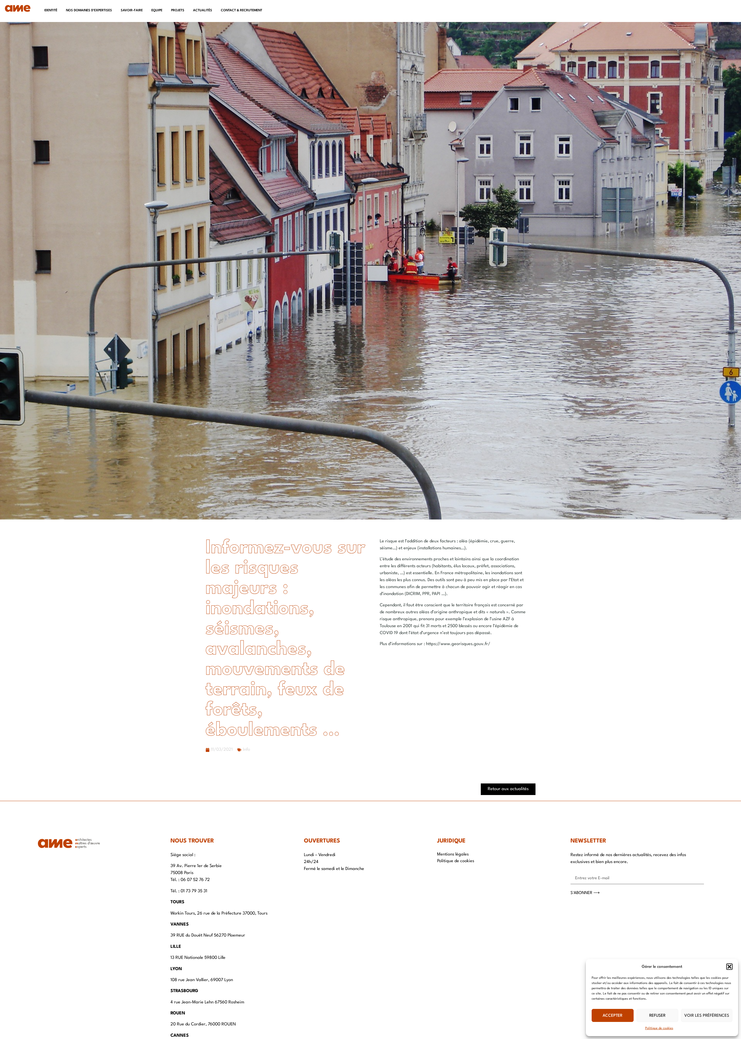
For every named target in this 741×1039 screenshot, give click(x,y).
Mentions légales (453, 854)
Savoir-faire (132, 10)
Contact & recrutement (241, 10)
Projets (177, 10)
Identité (50, 10)
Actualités (202, 10)
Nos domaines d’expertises (89, 10)
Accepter (612, 1016)
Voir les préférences (706, 1016)
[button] (729, 967)
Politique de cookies (659, 1028)
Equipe (156, 10)
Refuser (657, 1016)
